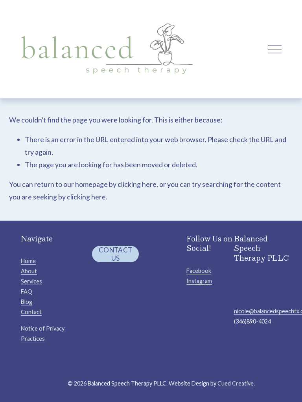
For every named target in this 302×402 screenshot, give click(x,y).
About (29, 271)
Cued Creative (235, 383)
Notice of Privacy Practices (42, 333)
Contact (31, 312)
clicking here (137, 184)
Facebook (198, 270)
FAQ (26, 291)
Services (31, 281)
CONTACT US (115, 254)
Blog (26, 301)
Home (28, 261)
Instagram (199, 281)
